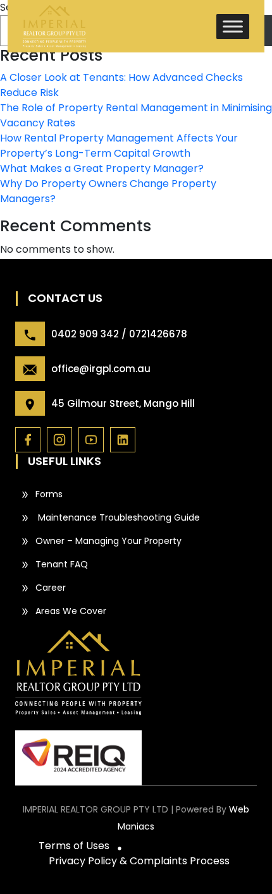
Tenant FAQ (61, 564)
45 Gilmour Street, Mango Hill (123, 403)
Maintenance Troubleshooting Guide (117, 517)
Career (50, 587)
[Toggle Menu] (233, 26)
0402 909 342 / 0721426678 (119, 334)
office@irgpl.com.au (101, 368)
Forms (49, 494)
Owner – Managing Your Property (108, 541)
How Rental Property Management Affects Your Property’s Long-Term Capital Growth (119, 145)
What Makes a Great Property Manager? (102, 168)
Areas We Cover (70, 611)
